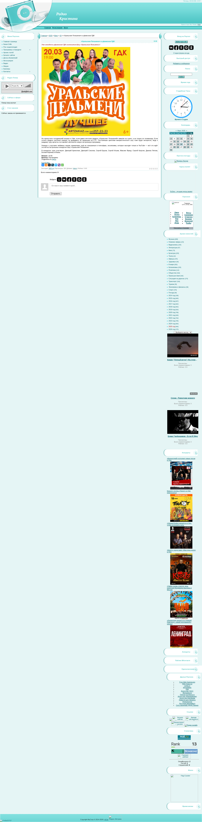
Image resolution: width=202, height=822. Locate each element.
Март (56, 35)
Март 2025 (181, 131)
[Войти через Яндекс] (74, 179)
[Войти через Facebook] (69, 179)
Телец (176, 215)
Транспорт (172, 281)
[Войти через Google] (79, 179)
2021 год (172, 315)
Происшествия (174, 276)
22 (188, 144)
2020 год (172, 312)
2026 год (172, 329)
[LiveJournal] (52, 165)
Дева (176, 223)
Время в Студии (181, 119)
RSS (199, 24)
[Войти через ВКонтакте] (64, 179)
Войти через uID (181, 42)
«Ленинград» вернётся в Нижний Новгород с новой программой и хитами (179, 622)
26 (178, 147)
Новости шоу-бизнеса (187, 700)
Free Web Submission (187, 682)
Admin (75, 168)
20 (61, 35)
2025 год (51, 168)
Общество (172, 273)
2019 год (172, 309)
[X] (49, 165)
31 (171, 150)
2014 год (172, 295)
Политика (172, 270)
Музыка (171, 239)
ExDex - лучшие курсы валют (181, 191)
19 (178, 144)
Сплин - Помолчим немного (183, 398)
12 (178, 141)
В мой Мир (46, 163)
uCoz (106, 819)
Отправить (55, 194)
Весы (188, 213)
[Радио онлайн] (191, 725)
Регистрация (57, 27)
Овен (176, 213)
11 (174, 141)
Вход (66, 27)
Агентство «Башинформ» (187, 696)
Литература (173, 247)
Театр (171, 256)
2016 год (172, 301)
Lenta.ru (187, 686)
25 (174, 147)
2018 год (172, 307)
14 (185, 141)
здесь (54, 159)
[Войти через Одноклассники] (84, 179)
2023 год (172, 321)
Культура (172, 253)
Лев (176, 221)
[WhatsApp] (62, 165)
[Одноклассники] (46, 165)
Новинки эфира (174, 242)
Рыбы (188, 223)
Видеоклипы (173, 245)
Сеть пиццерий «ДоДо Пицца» (187, 705)
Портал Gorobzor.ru (187, 694)
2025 (50, 35)
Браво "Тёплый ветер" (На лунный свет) (182, 360)
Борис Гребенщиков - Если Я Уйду (183, 436)
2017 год (172, 304)
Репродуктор (187, 702)
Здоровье (172, 262)
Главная (47, 27)
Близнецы (176, 217)
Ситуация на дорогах (176, 278)
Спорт (171, 290)
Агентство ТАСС (187, 691)
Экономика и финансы (177, 287)
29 (188, 147)
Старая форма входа (181, 53)
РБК (187, 689)
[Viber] (59, 165)
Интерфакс (187, 687)
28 (185, 147)
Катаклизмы (173, 267)
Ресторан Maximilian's (187, 703)
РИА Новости (187, 684)
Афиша (171, 259)
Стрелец (188, 217)
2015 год (172, 298)
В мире (171, 264)
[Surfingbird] (56, 165)
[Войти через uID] (59, 179)
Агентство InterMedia (187, 698)
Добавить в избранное (181, 63)
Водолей (189, 221)
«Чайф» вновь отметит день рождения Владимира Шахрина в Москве (179, 588)
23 (191, 144)
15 (188, 141)
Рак (176, 219)
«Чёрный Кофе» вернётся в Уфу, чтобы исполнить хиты (179, 524)
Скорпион (188, 215)
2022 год (172, 318)
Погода (171, 293)
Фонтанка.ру (187, 693)
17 (171, 144)
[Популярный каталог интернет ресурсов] (191, 753)
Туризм (171, 284)
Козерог (188, 219)
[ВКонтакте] (43, 165)
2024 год (172, 324)
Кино (170, 250)
